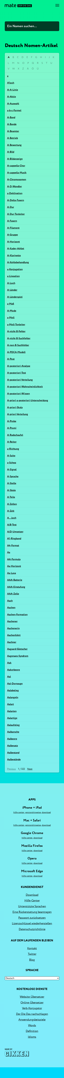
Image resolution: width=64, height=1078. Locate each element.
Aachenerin (13, 628)
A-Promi (11, 428)
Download (46, 812)
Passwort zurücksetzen (32, 918)
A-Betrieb (12, 138)
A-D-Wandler (14, 186)
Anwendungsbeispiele (32, 1019)
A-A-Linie (12, 89)
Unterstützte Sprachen (32, 906)
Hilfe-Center (18, 812)
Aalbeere (12, 738)
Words (32, 1025)
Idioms (32, 1037)
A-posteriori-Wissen (18, 393)
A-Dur (10, 207)
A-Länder (12, 289)
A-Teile (11, 497)
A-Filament (13, 227)
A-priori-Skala (15, 407)
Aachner (11, 642)
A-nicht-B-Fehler (16, 331)
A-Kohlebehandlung (18, 262)
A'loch (10, 82)
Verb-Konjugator (32, 1008)
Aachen (11, 607)
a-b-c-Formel (14, 110)
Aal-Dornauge (15, 683)
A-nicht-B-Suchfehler (18, 338)
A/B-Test (12, 524)
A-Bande (12, 124)
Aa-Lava (11, 573)
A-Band (11, 117)
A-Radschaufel (15, 435)
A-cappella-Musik (16, 172)
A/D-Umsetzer (15, 531)
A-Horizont (13, 241)
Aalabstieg (13, 690)
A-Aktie (11, 96)
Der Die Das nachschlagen (32, 1014)
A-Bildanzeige (15, 158)
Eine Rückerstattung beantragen (32, 912)
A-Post (11, 359)
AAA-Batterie (14, 579)
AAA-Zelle (13, 593)
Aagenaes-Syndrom (17, 655)
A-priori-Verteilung (17, 414)
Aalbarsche (13, 731)
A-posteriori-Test (16, 372)
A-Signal (12, 469)
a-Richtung (13, 448)
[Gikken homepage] (17, 1052)
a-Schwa (11, 462)
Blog (32, 960)
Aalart (10, 704)
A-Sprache (12, 476)
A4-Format (13, 545)
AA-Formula (14, 559)
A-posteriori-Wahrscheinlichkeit (25, 386)
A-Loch (11, 283)
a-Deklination (14, 193)
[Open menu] (57, 5)
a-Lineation (13, 276)
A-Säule (11, 490)
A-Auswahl (13, 103)
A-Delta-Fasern (15, 200)
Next (29, 769)
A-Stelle (11, 483)
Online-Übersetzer (32, 1002)
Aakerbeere (13, 669)
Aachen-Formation (17, 614)
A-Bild (10, 151)
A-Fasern (12, 220)
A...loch (11, 517)
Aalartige (12, 718)
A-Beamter (13, 131)
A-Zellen (12, 504)
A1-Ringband (14, 538)
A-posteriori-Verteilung (20, 379)
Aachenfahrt (14, 635)
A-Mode (11, 310)
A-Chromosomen (16, 179)
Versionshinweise (33, 812)
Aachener (12, 621)
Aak (9, 662)
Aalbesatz (12, 745)
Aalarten (12, 711)
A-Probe (11, 421)
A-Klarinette (14, 255)
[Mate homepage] (18, 5)
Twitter (32, 954)
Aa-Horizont (14, 566)
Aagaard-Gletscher (17, 649)
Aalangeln (12, 697)
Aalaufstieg (13, 725)
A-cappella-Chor (16, 165)
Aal (9, 676)
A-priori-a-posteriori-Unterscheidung (27, 400)
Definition (32, 1031)
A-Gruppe (12, 234)
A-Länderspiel (14, 296)
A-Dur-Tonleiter (16, 214)
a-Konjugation (15, 269)
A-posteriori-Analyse (18, 366)
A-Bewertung (14, 145)
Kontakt (32, 948)
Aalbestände (14, 759)
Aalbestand (13, 752)
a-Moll (10, 317)
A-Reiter (12, 441)
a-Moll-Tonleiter (16, 324)
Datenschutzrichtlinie (32, 929)
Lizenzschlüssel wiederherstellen (32, 923)
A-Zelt (10, 510)
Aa (8, 552)
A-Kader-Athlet (15, 248)
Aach (10, 600)
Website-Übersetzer (32, 997)
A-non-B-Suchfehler (18, 345)
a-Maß (10, 303)
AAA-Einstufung (16, 586)
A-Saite (11, 455)
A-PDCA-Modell (16, 352)
